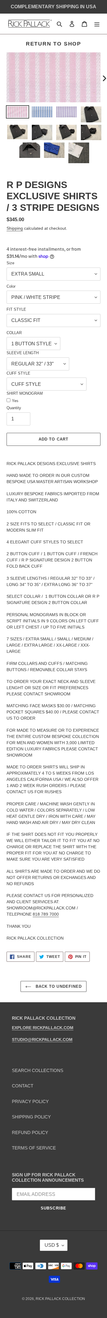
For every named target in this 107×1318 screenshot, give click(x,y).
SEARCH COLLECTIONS (37, 1070)
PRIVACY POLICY (30, 1101)
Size (10, 263)
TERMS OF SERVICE (34, 1147)
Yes (15, 401)
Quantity (14, 408)
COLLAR (14, 333)
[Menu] (97, 23)
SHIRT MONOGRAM (25, 393)
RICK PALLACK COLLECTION (60, 1299)
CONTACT (22, 1085)
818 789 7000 (46, 914)
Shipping (15, 228)
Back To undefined (58, 986)
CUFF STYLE (18, 373)
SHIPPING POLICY (31, 1116)
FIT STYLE (16, 309)
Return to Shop (53, 44)
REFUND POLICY (30, 1132)
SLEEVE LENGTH (23, 353)
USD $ (52, 1245)
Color (11, 286)
